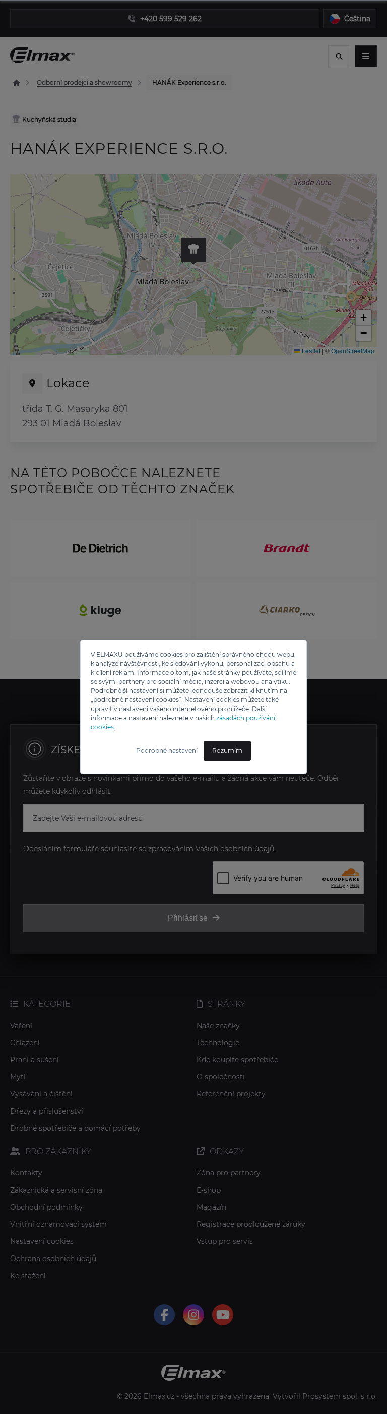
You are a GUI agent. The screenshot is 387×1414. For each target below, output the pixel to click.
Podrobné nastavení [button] (167, 750)
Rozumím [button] (227, 750)
